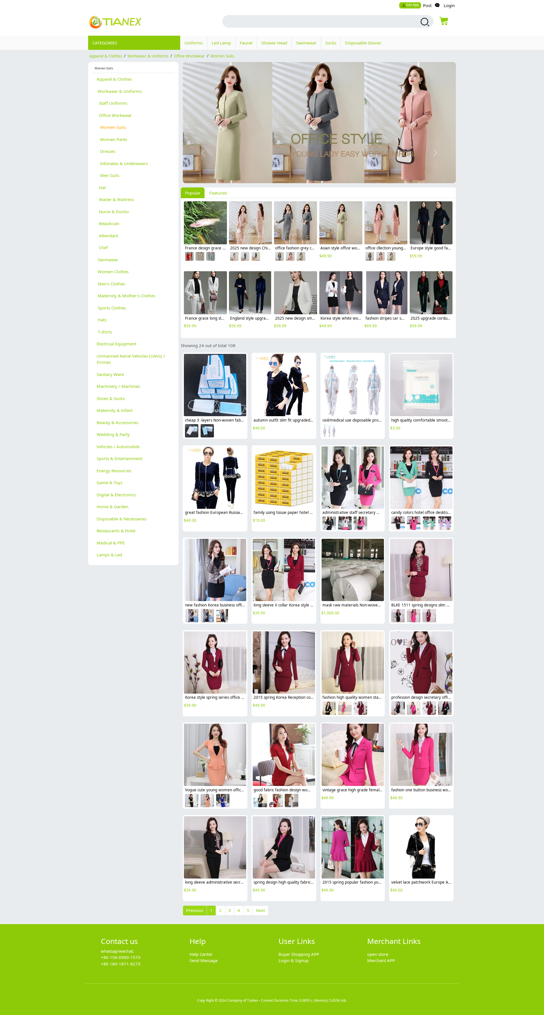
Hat (101, 187)
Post (427, 5)
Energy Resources (114, 470)
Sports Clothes (111, 308)
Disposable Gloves (363, 43)
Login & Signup (294, 960)
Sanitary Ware (110, 374)
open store (377, 954)
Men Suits (108, 175)
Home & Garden (112, 506)
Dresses (106, 151)
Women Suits (222, 55)
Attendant (107, 235)
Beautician (108, 223)
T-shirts (104, 332)
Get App (412, 4)
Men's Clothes (111, 284)
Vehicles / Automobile (118, 446)
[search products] (424, 22)
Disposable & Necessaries (121, 519)
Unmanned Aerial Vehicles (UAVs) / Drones (131, 359)
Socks (330, 43)
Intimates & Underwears (122, 163)
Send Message (204, 960)
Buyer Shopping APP (299, 954)
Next (260, 910)
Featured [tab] (218, 193)
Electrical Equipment (116, 344)
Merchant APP (381, 960)
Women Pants (112, 139)
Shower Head (274, 43)
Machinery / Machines (118, 386)
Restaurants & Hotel (116, 530)
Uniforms (193, 43)
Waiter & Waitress (115, 199)
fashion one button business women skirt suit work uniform (444, 789)
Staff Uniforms (112, 103)
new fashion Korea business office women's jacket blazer (236, 605)
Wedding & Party (113, 434)
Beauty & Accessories (117, 422)
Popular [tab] (192, 193)
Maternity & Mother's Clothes (126, 295)
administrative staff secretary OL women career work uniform (378, 512)
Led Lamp (221, 43)
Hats (102, 319)
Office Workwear (189, 55)
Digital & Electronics (116, 494)
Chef (102, 247)
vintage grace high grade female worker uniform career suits (378, 789)
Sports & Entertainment (119, 458)
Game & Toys (109, 482)
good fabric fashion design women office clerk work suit (304, 789)
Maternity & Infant (115, 410)
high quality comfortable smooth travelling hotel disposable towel (450, 420)
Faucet (246, 43)
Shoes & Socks (111, 398)
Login (449, 5)
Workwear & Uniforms (148, 55)
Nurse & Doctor (113, 211)
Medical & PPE (111, 543)
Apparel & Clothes (105, 55)
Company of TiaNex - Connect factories (258, 1000)
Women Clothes (113, 271)
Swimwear (306, 43)
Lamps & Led (109, 554)
